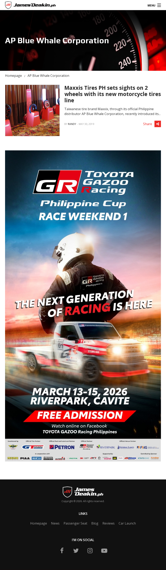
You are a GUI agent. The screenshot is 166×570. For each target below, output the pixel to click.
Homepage (13, 75)
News (55, 523)
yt (104, 551)
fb (62, 551)
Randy (72, 124)
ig (90, 551)
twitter (76, 551)
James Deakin (19, 5)
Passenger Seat (75, 523)
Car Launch (127, 523)
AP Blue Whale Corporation (48, 75)
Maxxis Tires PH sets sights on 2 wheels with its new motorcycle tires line (112, 94)
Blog (94, 523)
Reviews (108, 523)
